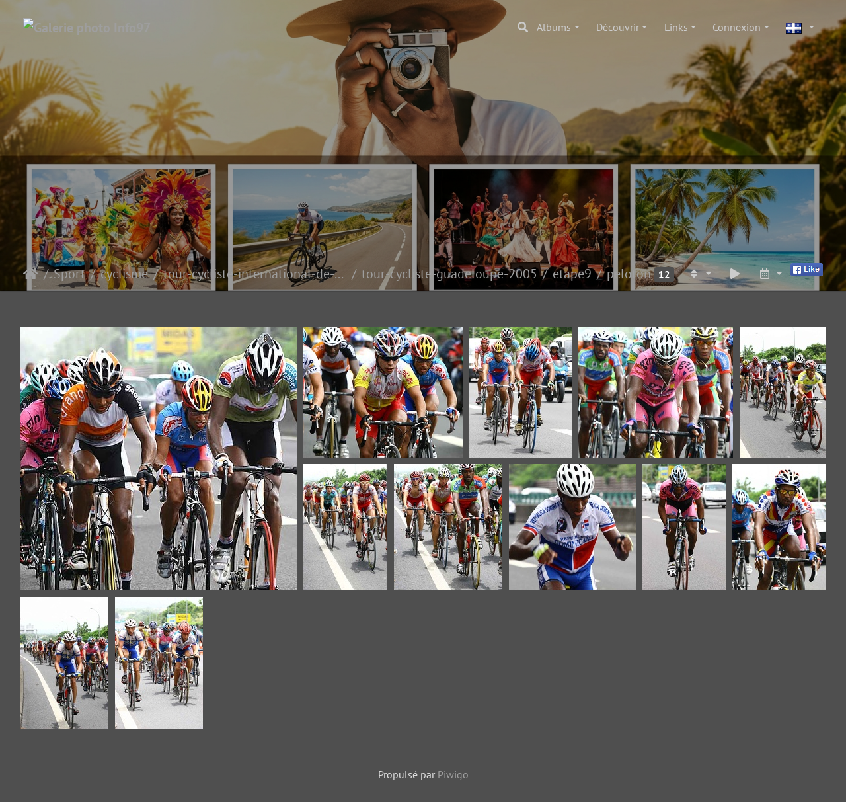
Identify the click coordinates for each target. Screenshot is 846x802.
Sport (69, 273)
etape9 (572, 273)
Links (676, 27)
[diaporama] (735, 274)
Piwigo (453, 774)
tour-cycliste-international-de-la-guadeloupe (254, 273)
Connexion (736, 27)
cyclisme (124, 273)
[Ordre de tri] (699, 274)
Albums (554, 27)
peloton (629, 273)
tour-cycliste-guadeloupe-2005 (449, 273)
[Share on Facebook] (806, 268)
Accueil (30, 274)
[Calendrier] (770, 274)
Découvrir (617, 27)
